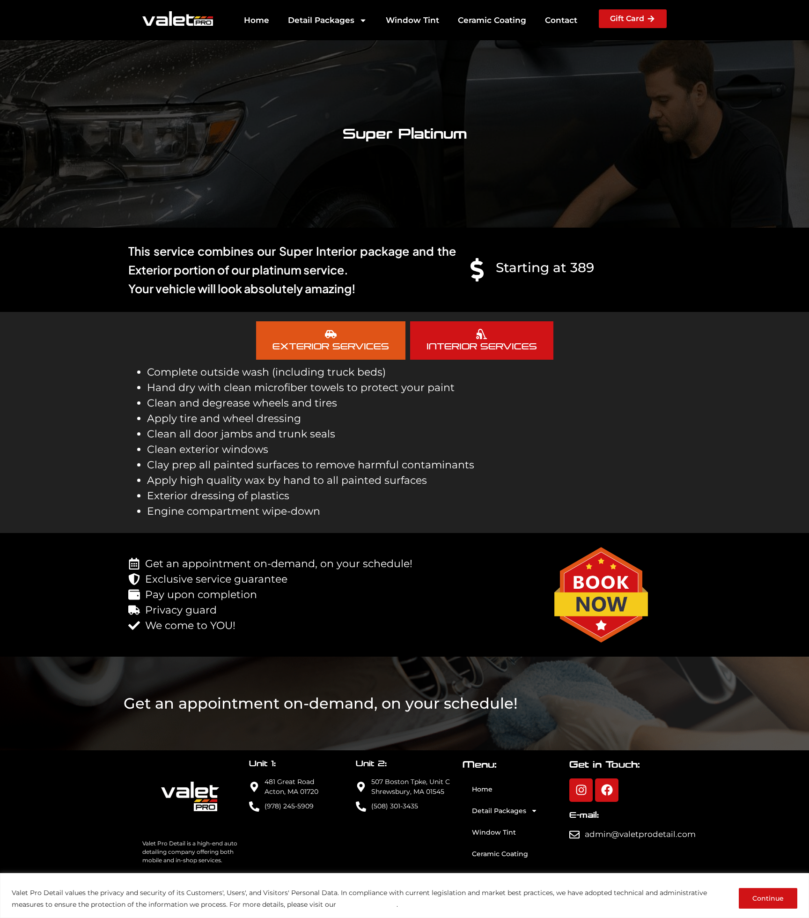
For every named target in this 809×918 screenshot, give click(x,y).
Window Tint (412, 20)
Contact (561, 20)
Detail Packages (321, 20)
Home (256, 20)
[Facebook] (606, 790)
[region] (404, 895)
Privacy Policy (367, 904)
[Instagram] (581, 790)
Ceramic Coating (492, 20)
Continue (768, 898)
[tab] (330, 340)
